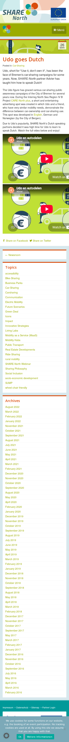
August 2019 (12, 535)
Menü (60, 30)
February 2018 (13, 611)
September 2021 (14, 435)
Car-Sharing (18, 65)
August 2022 (12, 407)
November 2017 (14, 621)
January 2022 (13, 421)
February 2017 (13, 644)
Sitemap (35, 707)
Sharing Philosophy (16, 368)
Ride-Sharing (12, 354)
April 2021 (11, 459)
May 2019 (10, 549)
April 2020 (11, 502)
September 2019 (14, 530)
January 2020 (13, 511)
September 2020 (14, 487)
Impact (9, 321)
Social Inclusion (14, 373)
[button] (6, 735)
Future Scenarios (15, 306)
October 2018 (13, 583)
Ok (20, 736)
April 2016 (11, 683)
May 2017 (10, 635)
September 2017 (14, 630)
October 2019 (13, 526)
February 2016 (13, 692)
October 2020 (13, 483)
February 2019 (13, 564)
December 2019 (14, 516)
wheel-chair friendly (16, 387)
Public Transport (14, 345)
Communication (14, 297)
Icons (8, 316)
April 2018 (11, 602)
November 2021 (14, 426)
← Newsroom (13, 255)
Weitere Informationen (39, 736)
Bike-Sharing (12, 278)
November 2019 (14, 521)
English (38, 114)
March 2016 (12, 687)
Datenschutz (22, 707)
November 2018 (14, 578)
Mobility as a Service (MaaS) (21, 335)
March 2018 (12, 606)
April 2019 (11, 554)
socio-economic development (21, 378)
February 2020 (13, 506)
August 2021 (12, 440)
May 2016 (10, 678)
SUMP (8, 383)
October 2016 (13, 664)
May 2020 (10, 497)
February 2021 (13, 468)
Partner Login (48, 707)
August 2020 (12, 492)
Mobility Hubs (12, 340)
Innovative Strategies (17, 325)
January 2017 (13, 649)
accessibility (12, 273)
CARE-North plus (20, 100)
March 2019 (12, 559)
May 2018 (10, 597)
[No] (64, 729)
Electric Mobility (14, 302)
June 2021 (11, 449)
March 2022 (12, 411)
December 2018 (14, 573)
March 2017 (12, 640)
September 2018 (14, 587)
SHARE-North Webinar (18, 364)
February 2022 (13, 416)
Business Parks (13, 283)
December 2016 (14, 654)
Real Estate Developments (20, 349)
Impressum (8, 707)
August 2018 (12, 592)
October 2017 (13, 625)
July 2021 (10, 445)
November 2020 (14, 478)
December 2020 (14, 473)
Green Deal (11, 311)
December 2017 (14, 616)
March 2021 (12, 464)
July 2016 (10, 673)
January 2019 (13, 568)
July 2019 (10, 540)
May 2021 (10, 454)
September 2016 (14, 668)
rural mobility (12, 359)
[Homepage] (6, 29)
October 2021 (13, 430)
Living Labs (11, 330)
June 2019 (11, 545)
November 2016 (14, 659)
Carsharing (11, 292)
